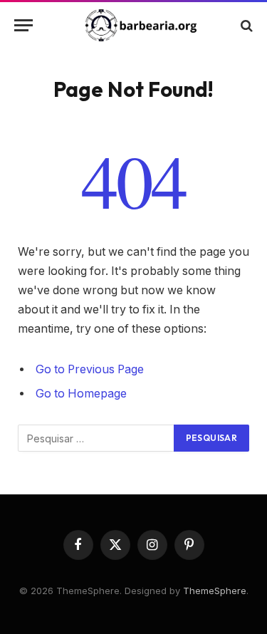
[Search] (245, 25)
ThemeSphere (214, 590)
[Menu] (23, 25)
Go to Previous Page (90, 369)
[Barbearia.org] (140, 25)
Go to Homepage (81, 393)
